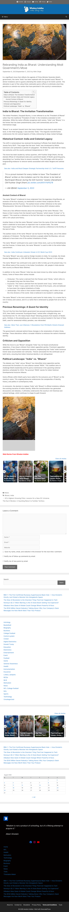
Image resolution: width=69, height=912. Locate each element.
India (12, 495)
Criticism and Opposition (12, 104)
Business (7, 631)
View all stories (60, 459)
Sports (6, 694)
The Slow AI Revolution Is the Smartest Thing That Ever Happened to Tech (30, 600)
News (7, 493)
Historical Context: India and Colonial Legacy (19, 97)
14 (40, 785)
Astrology (7, 622)
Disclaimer (26, 905)
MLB (5, 680)
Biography (7, 628)
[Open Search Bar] (66, 17)
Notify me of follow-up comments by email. (19, 556)
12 (22, 785)
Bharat (7, 495)
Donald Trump (9, 644)
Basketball (7, 625)
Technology (8, 697)
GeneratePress (46, 909)
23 (57, 787)
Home (6, 847)
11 (13, 785)
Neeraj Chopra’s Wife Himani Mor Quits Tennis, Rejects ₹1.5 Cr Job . (24, 1)
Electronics (7, 650)
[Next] (64, 471)
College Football (9, 633)
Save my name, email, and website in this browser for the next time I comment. (33, 552)
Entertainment (9, 653)
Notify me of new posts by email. (16, 561)
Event (6, 655)
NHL (5, 691)
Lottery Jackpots (10, 675)
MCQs (6, 677)
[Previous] (4, 471)
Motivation (7, 683)
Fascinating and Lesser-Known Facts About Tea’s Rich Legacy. (42, 3)
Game (6, 661)
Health (6, 666)
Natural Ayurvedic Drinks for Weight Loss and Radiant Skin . (21, 6)
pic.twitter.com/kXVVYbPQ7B (40, 182)
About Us (10, 905)
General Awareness (11, 664)
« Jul (33, 797)
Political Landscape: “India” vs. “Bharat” (17, 106)
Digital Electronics (10, 642)
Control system (9, 636)
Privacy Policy (36, 905)
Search (6, 579)
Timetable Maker (10, 874)
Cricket (6, 639)
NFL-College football (11, 688)
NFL (5, 850)
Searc (61, 582)
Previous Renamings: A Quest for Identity (18, 101)
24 (4, 790)
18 (13, 787)
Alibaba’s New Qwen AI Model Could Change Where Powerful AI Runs (29, 605)
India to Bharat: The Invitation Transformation (19, 95)
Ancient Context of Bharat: (14, 99)
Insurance (7, 672)
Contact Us (18, 905)
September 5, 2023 (25, 188)
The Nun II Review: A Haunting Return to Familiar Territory (23, 501)
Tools (5, 872)
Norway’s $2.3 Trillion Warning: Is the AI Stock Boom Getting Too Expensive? (31, 603)
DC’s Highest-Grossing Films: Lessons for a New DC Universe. (27, 498)
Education (7, 647)
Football (6, 658)
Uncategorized (9, 699)
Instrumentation (9, 669)
